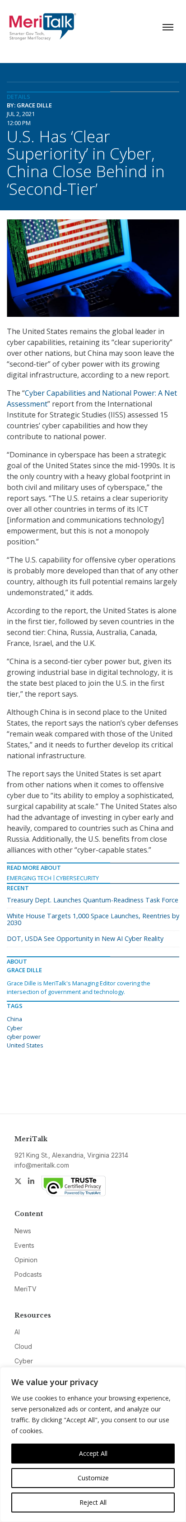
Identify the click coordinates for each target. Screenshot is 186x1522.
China (14, 1019)
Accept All (93, 1453)
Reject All (93, 1502)
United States (25, 1045)
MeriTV (25, 1289)
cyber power (24, 1036)
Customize (93, 1478)
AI (17, 1332)
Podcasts (28, 1274)
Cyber (15, 1028)
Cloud (23, 1346)
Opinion (25, 1260)
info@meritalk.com (41, 1165)
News (22, 1231)
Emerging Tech (29, 878)
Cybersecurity (77, 878)
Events (24, 1245)
